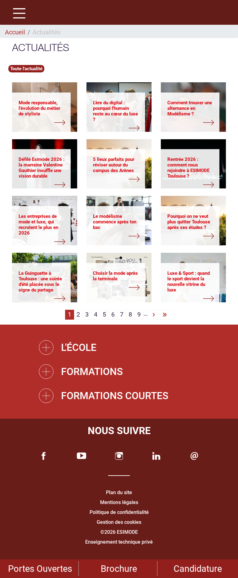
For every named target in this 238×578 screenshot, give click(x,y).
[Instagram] (119, 456)
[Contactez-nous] (194, 456)
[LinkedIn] (156, 456)
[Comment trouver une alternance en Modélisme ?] (190, 123)
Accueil (15, 32)
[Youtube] (81, 456)
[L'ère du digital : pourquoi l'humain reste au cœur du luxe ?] (116, 128)
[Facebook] (43, 456)
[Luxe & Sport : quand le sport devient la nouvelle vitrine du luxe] (190, 299)
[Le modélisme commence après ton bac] (116, 236)
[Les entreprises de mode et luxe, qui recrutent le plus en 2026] (42, 242)
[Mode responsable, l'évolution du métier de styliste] (42, 123)
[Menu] (16, 14)
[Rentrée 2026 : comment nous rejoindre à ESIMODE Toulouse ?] (190, 185)
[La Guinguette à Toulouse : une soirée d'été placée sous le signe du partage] (42, 299)
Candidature (198, 568)
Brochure (119, 568)
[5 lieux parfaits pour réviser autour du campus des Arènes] (116, 180)
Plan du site (119, 492)
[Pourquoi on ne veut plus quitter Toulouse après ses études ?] (190, 236)
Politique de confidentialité (119, 512)
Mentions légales (119, 502)
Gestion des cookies (119, 522)
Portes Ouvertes (40, 568)
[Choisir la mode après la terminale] (116, 288)
